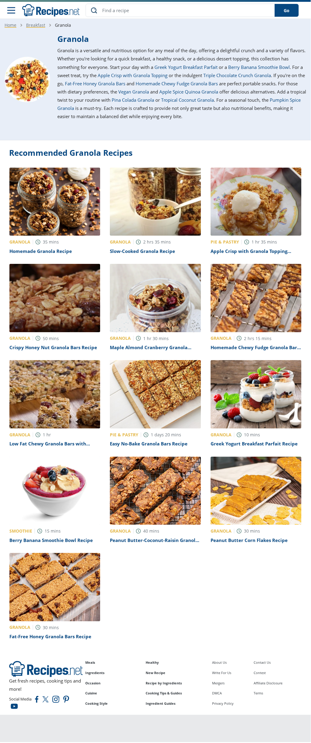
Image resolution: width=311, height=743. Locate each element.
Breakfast (35, 25)
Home (10, 25)
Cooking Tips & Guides (164, 693)
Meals (90, 662)
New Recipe (155, 672)
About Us (219, 662)
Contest (260, 672)
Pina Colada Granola (133, 100)
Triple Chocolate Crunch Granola (237, 75)
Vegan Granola (133, 92)
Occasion (92, 683)
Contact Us (262, 662)
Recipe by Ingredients (164, 683)
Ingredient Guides (160, 703)
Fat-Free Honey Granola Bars (95, 83)
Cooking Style (96, 703)
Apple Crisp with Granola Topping (132, 75)
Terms (258, 693)
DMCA (217, 693)
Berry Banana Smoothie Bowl (259, 67)
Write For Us (221, 672)
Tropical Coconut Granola (187, 100)
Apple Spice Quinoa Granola (188, 92)
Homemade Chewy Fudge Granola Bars (177, 83)
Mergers (218, 683)
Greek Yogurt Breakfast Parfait (186, 67)
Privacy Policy (223, 703)
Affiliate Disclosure (268, 683)
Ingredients (94, 672)
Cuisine (91, 693)
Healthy (152, 662)
